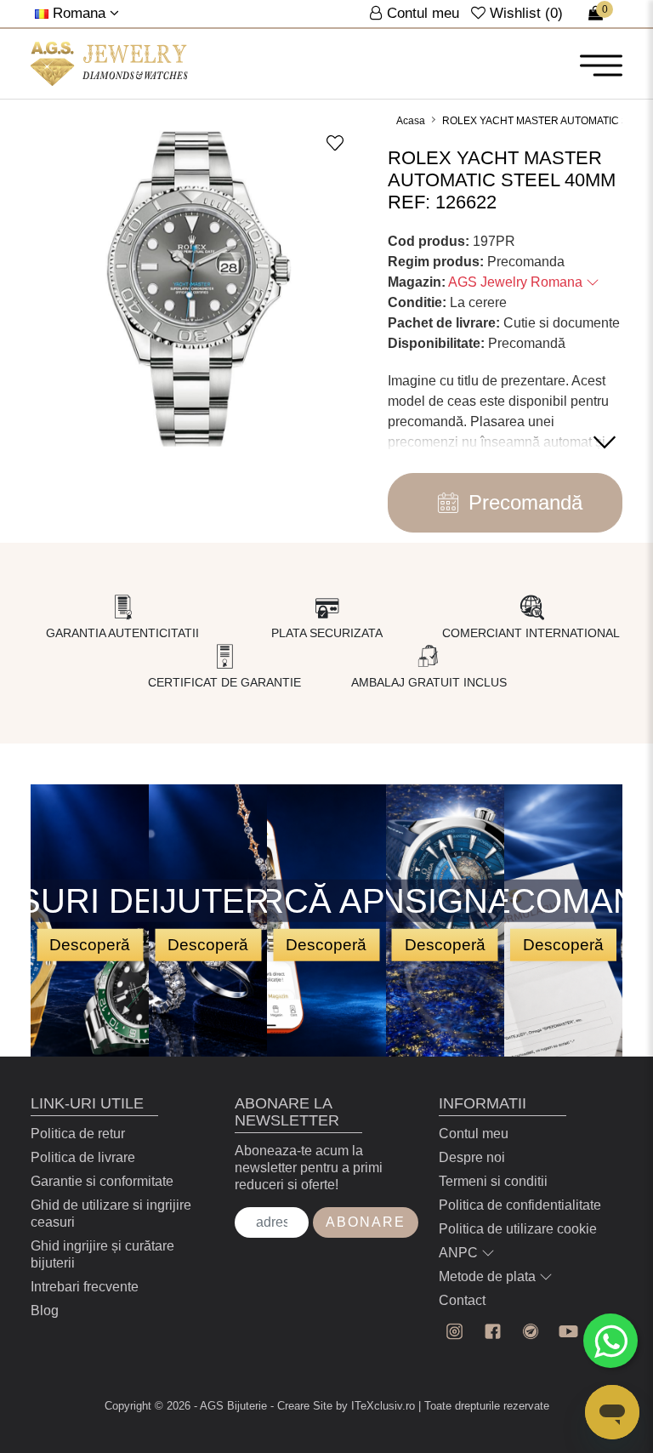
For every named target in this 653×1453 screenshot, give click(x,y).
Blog (45, 1310)
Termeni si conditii (493, 1181)
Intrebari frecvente (85, 1286)
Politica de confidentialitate (520, 1205)
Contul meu (473, 1133)
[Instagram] (454, 1332)
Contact (462, 1300)
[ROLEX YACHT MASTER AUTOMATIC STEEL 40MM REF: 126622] (109, 64)
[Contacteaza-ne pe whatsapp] (610, 1340)
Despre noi (472, 1157)
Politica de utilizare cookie (518, 1229)
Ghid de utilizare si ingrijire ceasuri (111, 1213)
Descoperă (89, 944)
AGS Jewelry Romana (517, 282)
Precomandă (525, 502)
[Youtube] (568, 1332)
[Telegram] (531, 1332)
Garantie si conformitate (102, 1181)
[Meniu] (601, 65)
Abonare (366, 1222)
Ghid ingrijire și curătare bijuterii (102, 1254)
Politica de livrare (83, 1157)
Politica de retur (78, 1133)
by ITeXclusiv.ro (375, 1405)
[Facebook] (492, 1332)
